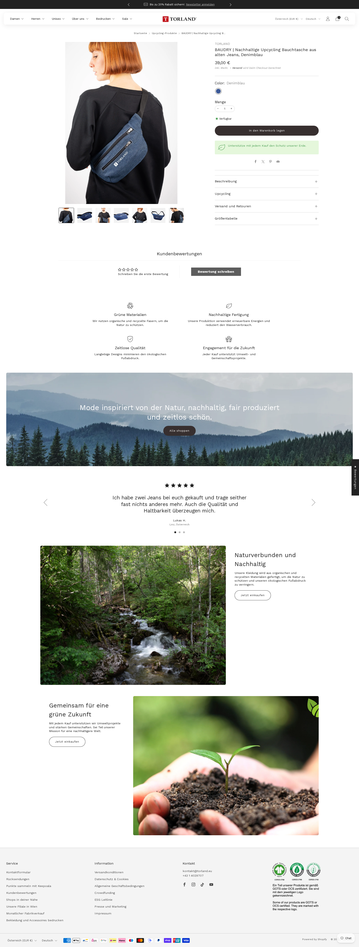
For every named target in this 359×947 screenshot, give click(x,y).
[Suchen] (347, 19)
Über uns (78, 18)
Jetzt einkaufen (253, 595)
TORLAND (222, 44)
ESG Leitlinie (103, 899)
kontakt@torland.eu (197, 871)
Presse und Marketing (110, 906)
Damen (15, 18)
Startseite (140, 33)
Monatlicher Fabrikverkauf (25, 913)
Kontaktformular (18, 872)
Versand (237, 67)
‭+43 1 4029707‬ (193, 875)
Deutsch (311, 18)
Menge (220, 102)
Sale (125, 18)
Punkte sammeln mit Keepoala (28, 886)
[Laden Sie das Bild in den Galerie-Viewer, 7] (176, 215)
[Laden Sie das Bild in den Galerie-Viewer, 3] (103, 215)
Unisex (56, 18)
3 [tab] (184, 532)
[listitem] (179, 4)
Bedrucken (103, 18)
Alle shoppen (179, 430)
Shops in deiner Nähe (22, 899)
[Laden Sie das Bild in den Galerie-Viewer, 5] (139, 215)
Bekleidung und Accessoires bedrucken (34, 920)
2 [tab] (180, 532)
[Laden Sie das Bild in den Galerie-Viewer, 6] (158, 215)
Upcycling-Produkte (164, 33)
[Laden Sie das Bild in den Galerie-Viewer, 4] (121, 215)
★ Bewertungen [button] (355, 477)
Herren (35, 18)
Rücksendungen (17, 879)
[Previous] (128, 4)
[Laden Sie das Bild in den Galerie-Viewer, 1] (66, 215)
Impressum (103, 913)
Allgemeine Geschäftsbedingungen (119, 886)
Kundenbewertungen (21, 892)
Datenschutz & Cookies (112, 879)
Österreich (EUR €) (287, 18)
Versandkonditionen (109, 872)
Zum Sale (195, 4)
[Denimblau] (218, 91)
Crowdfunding (105, 892)
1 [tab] (175, 532)
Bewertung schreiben (216, 272)
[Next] (230, 4)
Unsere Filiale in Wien (21, 906)
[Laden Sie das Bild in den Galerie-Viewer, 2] (84, 215)
